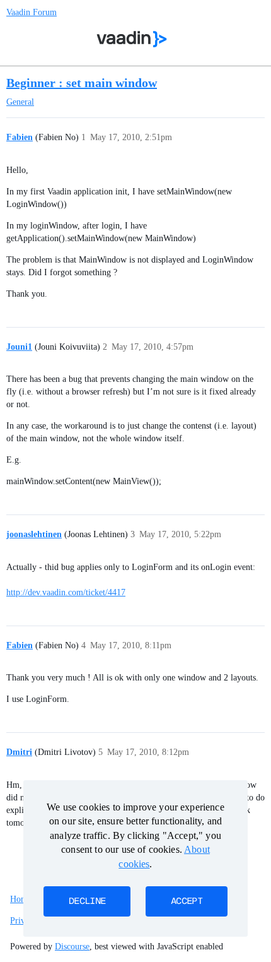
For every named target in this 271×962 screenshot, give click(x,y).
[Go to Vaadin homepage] (132, 39)
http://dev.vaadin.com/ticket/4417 (65, 592)
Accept (186, 901)
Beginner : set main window (81, 83)
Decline (87, 901)
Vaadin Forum (31, 12)
